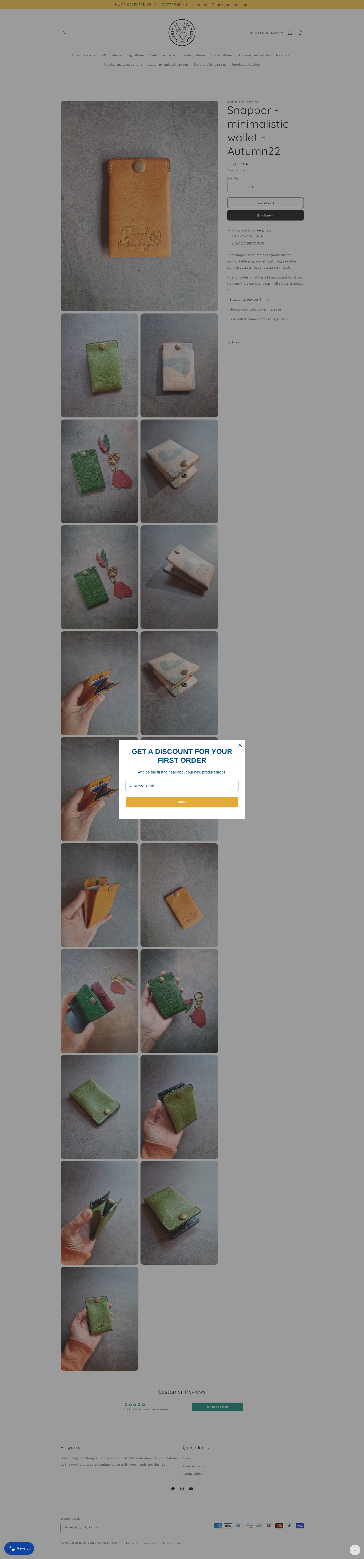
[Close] (240, 745)
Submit (182, 802)
